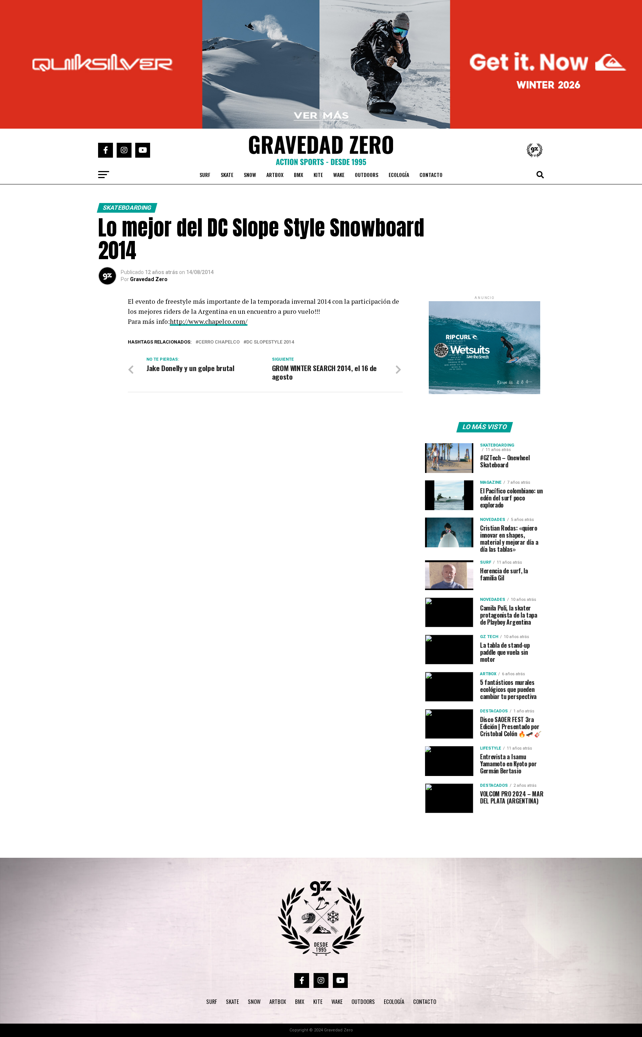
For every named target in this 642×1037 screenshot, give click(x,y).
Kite (318, 174)
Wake (338, 174)
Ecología (399, 174)
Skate (227, 174)
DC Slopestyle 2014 (270, 342)
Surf (205, 174)
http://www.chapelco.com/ (208, 321)
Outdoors (366, 174)
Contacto (430, 174)
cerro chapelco (219, 342)
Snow (250, 174)
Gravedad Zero (149, 279)
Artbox (274, 174)
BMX (298, 174)
